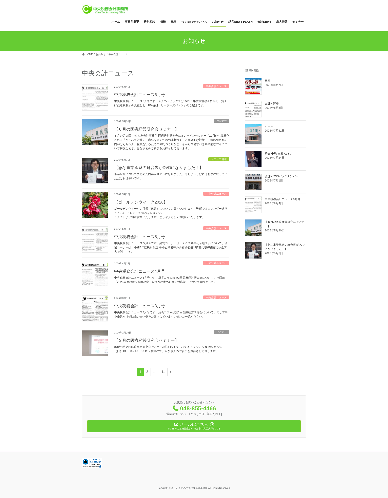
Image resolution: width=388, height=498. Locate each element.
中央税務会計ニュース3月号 (139, 306)
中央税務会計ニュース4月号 (139, 271)
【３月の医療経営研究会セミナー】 (146, 340)
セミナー (221, 120)
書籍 (267, 80)
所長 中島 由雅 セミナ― (281, 153)
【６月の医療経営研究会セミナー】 (146, 129)
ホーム (269, 126)
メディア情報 (219, 159)
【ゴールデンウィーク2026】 (141, 202)
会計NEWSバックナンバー (281, 176)
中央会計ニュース (216, 86)
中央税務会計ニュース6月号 (139, 94)
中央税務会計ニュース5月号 (139, 236)
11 (163, 373)
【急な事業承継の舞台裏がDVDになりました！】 (158, 167)
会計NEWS (272, 103)
